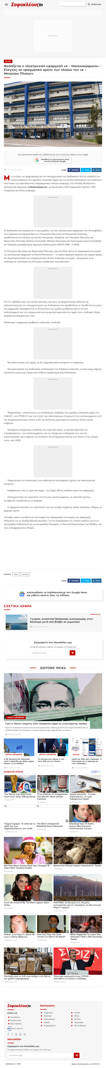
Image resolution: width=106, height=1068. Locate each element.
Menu (6, 4)
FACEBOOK (75, 170)
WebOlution (94, 1064)
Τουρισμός (78, 1022)
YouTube (16, 1034)
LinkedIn (20, 1034)
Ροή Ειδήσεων (80, 1025)
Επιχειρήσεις (49, 1019)
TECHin (77, 1012)
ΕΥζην (76, 1016)
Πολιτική (47, 1016)
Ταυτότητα (15, 1017)
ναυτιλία (25, 574)
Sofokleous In (27, 4)
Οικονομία (48, 1012)
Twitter (12, 1034)
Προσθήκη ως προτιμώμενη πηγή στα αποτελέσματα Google (55, 160)
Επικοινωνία (15, 1020)
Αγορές (47, 1022)
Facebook (9, 1034)
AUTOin (77, 1019)
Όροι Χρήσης (16, 1023)
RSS (24, 1034)
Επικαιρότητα (95, 614)
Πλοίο (16, 574)
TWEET (87, 170)
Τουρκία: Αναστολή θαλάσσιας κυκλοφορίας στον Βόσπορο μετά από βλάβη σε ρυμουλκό (61, 620)
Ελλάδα (8, 61)
